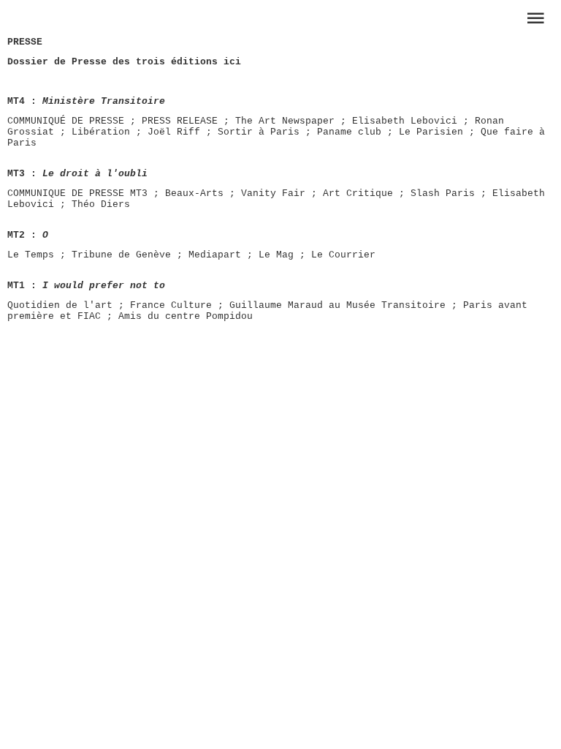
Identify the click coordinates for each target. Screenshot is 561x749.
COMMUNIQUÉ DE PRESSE (65, 121)
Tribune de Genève (121, 254)
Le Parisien (431, 132)
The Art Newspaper (285, 121)
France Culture (171, 305)
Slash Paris (443, 193)
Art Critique (358, 193)
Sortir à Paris (258, 132)
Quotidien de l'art (59, 305)
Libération (101, 132)
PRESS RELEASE (180, 121)
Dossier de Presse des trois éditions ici (124, 61)
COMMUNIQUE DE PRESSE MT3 (77, 193)
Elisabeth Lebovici (404, 121)
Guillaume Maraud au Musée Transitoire (337, 305)
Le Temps (30, 254)
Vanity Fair (273, 193)
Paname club (349, 132)
